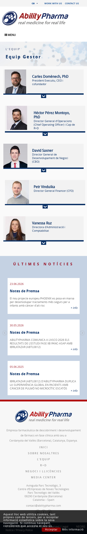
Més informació (73, 529)
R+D (43, 465)
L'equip (43, 459)
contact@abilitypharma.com (43, 505)
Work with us (53, 3)
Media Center (43, 477)
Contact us (72, 3)
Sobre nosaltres (43, 453)
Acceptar (51, 529)
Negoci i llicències (43, 471)
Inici (43, 447)
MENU (11, 35)
